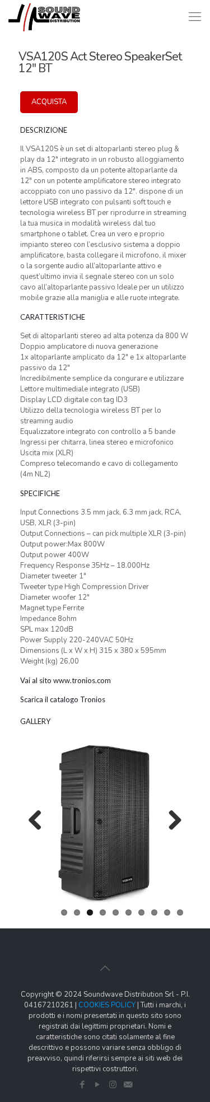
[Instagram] (113, 1084)
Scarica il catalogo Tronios (62, 699)
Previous (39, 821)
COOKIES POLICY (107, 1005)
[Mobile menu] (194, 16)
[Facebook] (82, 1084)
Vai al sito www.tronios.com (65, 680)
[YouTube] (98, 1084)
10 (180, 912)
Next (171, 821)
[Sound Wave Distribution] (44, 17)
